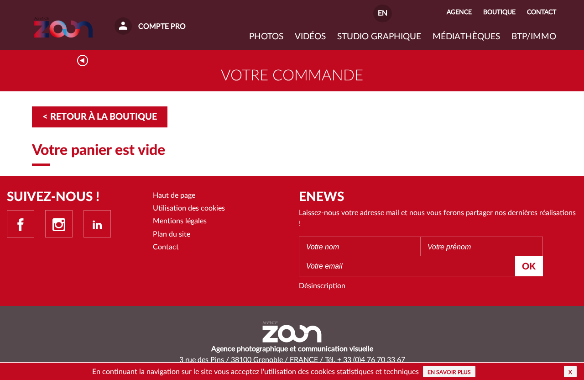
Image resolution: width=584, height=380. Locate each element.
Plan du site (171, 234)
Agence (459, 12)
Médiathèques (466, 36)
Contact (166, 247)
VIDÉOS (310, 36)
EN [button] (382, 13)
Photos (266, 36)
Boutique (499, 12)
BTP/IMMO (533, 36)
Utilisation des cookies (189, 208)
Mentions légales (180, 221)
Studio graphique (379, 36)
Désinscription (322, 286)
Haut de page (174, 195)
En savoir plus (449, 372)
